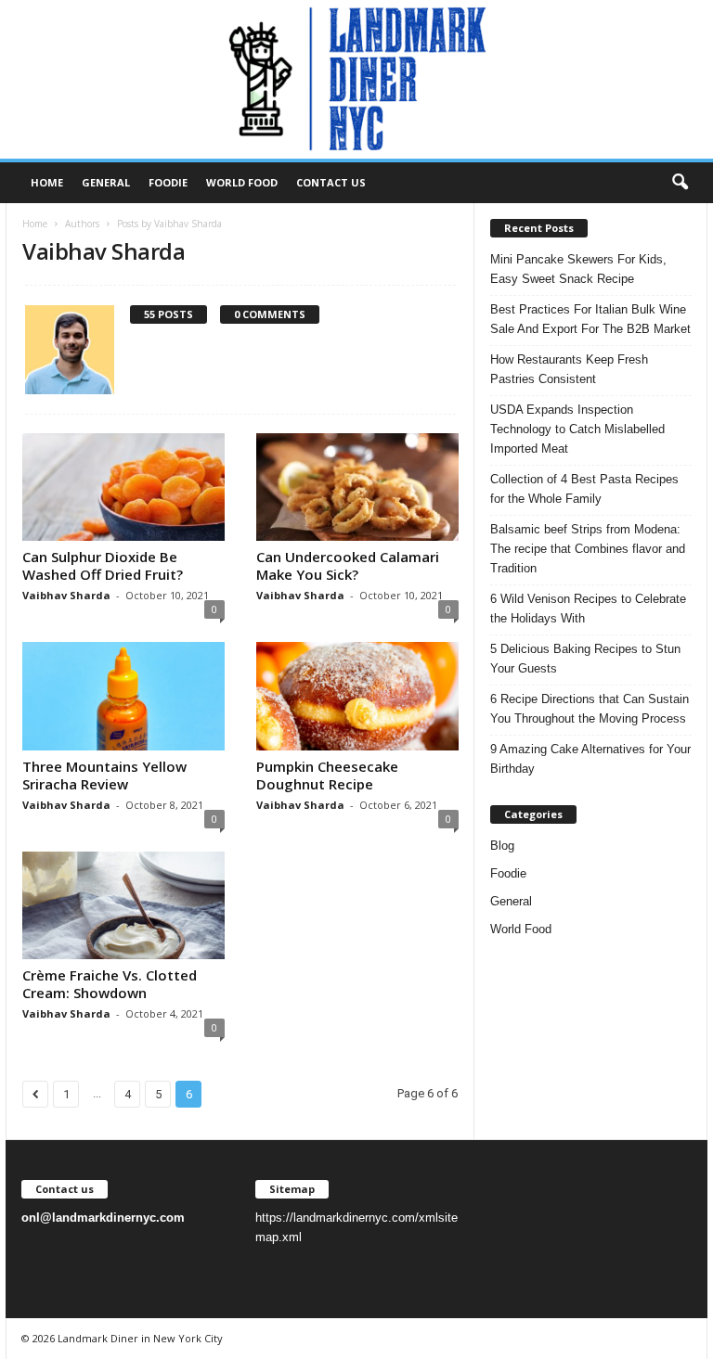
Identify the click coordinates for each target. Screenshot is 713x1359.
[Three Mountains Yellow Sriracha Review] (123, 696)
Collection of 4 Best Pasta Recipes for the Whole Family (584, 489)
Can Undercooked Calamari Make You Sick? (347, 565)
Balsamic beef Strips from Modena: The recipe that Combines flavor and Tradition (587, 548)
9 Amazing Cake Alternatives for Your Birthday (590, 759)
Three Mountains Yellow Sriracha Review (104, 775)
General (106, 182)
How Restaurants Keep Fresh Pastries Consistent (569, 369)
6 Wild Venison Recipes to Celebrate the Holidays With (588, 608)
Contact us (331, 182)
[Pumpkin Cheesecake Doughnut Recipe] (357, 696)
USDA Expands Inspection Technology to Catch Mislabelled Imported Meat (577, 429)
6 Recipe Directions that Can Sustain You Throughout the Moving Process (589, 708)
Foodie (168, 182)
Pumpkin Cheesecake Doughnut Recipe (327, 775)
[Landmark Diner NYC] (356, 79)
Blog (502, 846)
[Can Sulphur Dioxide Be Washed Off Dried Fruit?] (123, 487)
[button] (679, 182)
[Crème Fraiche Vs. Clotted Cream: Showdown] (123, 905)
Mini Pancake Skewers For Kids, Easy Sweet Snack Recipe (578, 269)
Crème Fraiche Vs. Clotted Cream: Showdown (109, 984)
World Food (242, 182)
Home (47, 182)
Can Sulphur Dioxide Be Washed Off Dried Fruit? (102, 565)
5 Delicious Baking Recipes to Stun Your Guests (585, 658)
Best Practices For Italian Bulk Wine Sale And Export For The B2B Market (590, 319)
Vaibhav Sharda (66, 595)
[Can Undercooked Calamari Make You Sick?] (357, 487)
